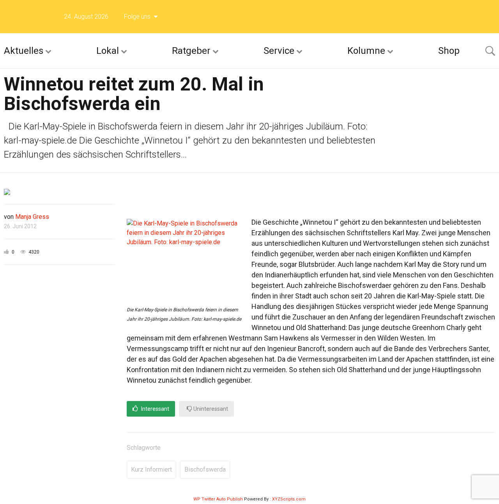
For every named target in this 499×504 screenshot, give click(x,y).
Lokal (107, 50)
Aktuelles (23, 50)
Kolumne (366, 50)
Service (279, 50)
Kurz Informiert (151, 469)
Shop (449, 50)
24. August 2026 (86, 16)
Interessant (154, 409)
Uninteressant (210, 409)
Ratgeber (191, 50)
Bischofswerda (205, 469)
